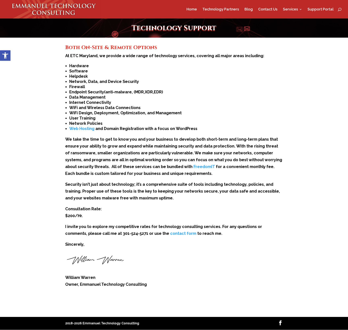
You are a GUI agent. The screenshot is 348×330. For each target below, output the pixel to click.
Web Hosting (81, 128)
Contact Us (268, 9)
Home (191, 9)
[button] (5, 55)
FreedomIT (204, 166)
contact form (183, 233)
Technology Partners (220, 9)
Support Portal (321, 9)
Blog (248, 9)
